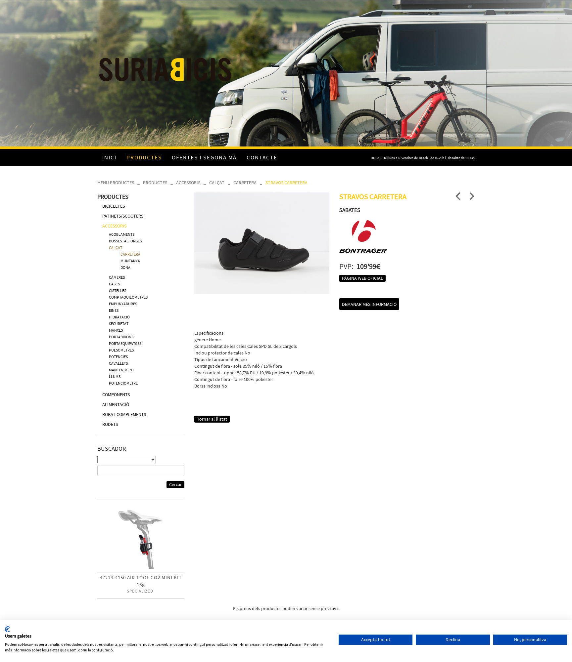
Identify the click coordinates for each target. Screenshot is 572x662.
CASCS (114, 283)
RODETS (110, 424)
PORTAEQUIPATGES (125, 343)
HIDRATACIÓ (119, 316)
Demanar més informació (369, 304)
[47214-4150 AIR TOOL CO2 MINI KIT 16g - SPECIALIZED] (140, 538)
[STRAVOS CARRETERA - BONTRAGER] (262, 243)
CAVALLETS (118, 363)
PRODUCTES (155, 183)
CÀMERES (117, 277)
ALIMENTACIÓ (115, 404)
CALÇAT (216, 183)
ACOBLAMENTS (121, 234)
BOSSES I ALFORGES (125, 240)
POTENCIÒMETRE (123, 383)
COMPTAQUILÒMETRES (128, 297)
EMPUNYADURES (123, 303)
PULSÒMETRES (121, 350)
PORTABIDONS (121, 336)
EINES (114, 310)
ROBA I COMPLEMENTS (124, 414)
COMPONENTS (116, 394)
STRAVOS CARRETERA (286, 183)
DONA (125, 267)
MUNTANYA (130, 260)
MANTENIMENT (121, 369)
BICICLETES (113, 206)
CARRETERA (245, 183)
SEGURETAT (118, 323)
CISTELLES (117, 290)
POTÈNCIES (118, 356)
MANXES (116, 330)
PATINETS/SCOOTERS (122, 216)
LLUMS (114, 376)
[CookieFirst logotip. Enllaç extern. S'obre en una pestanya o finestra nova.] (7, 629)
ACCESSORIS (188, 183)
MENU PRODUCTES (115, 183)
